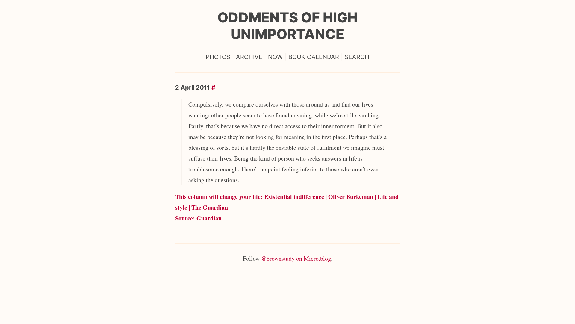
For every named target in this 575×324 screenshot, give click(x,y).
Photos (218, 57)
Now (275, 57)
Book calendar (313, 57)
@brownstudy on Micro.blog (296, 258)
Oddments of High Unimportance (287, 25)
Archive (249, 57)
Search (357, 57)
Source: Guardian (198, 218)
